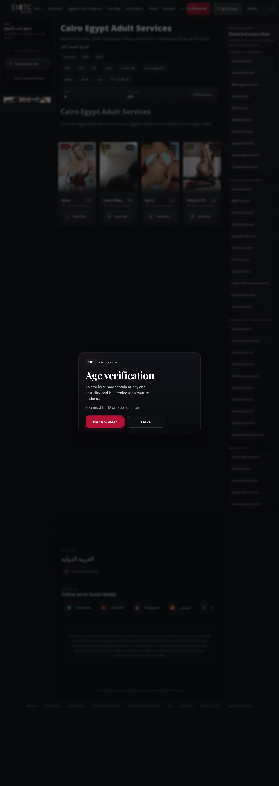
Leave (146, 422)
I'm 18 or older (105, 422)
